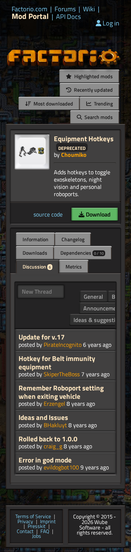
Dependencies (82, 253)
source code (48, 214)
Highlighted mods (93, 76)
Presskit (36, 526)
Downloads (35, 253)
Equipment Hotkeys (84, 138)
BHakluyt (55, 425)
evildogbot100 (61, 467)
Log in (111, 23)
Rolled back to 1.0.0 (48, 439)
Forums (65, 9)
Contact (25, 531)
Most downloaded (52, 103)
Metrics (74, 266)
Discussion (37, 266)
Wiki (89, 9)
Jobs (36, 536)
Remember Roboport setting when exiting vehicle (61, 392)
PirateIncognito (63, 344)
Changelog (72, 239)
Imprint (48, 521)
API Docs (68, 16)
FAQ (44, 531)
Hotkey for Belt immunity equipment (57, 362)
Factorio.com (29, 9)
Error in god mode (45, 460)
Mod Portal (30, 16)
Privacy (25, 521)
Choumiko (74, 154)
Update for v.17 (42, 337)
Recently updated (93, 90)
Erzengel (54, 403)
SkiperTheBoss (62, 374)
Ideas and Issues (43, 417)
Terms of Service (33, 516)
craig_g (53, 446)
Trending (103, 103)
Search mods (98, 117)
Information (35, 239)
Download (97, 214)
